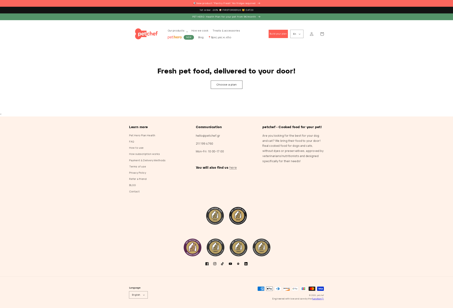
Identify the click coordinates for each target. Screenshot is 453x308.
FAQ (131, 141)
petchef (320, 295)
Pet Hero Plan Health (142, 135)
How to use (136, 147)
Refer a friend (138, 179)
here (233, 167)
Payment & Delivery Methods (147, 160)
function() (318, 298)
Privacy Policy (137, 172)
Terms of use (137, 166)
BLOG (132, 185)
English (136, 294)
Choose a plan (226, 84)
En (294, 33)
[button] (177, 31)
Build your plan (278, 33)
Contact (134, 191)
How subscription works (144, 154)
